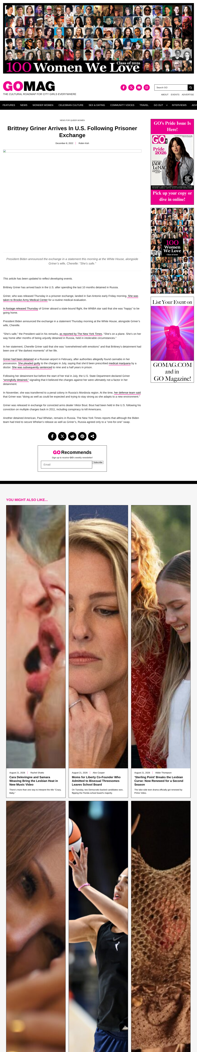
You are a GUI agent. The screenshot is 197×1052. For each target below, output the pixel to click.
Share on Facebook (52, 436)
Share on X (62, 436)
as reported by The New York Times (80, 333)
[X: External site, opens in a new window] (131, 87)
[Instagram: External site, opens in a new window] (147, 87)
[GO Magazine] (50, 86)
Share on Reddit (72, 436)
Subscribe (97, 462)
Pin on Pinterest (82, 436)
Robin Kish (84, 143)
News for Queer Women (72, 120)
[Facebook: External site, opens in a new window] (124, 87)
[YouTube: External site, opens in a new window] (139, 87)
